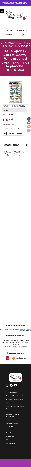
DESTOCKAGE (9, 4)
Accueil (8, 433)
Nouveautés (10, 436)
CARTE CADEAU (21, 4)
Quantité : (6, 128)
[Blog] (29, 130)
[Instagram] (29, 126)
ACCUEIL (5, 2)
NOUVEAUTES (23, 2)
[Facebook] (29, 119)
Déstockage (10, 440)
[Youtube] (29, 122)
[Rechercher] (24, 34)
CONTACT (13, 2)
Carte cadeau (10, 443)
